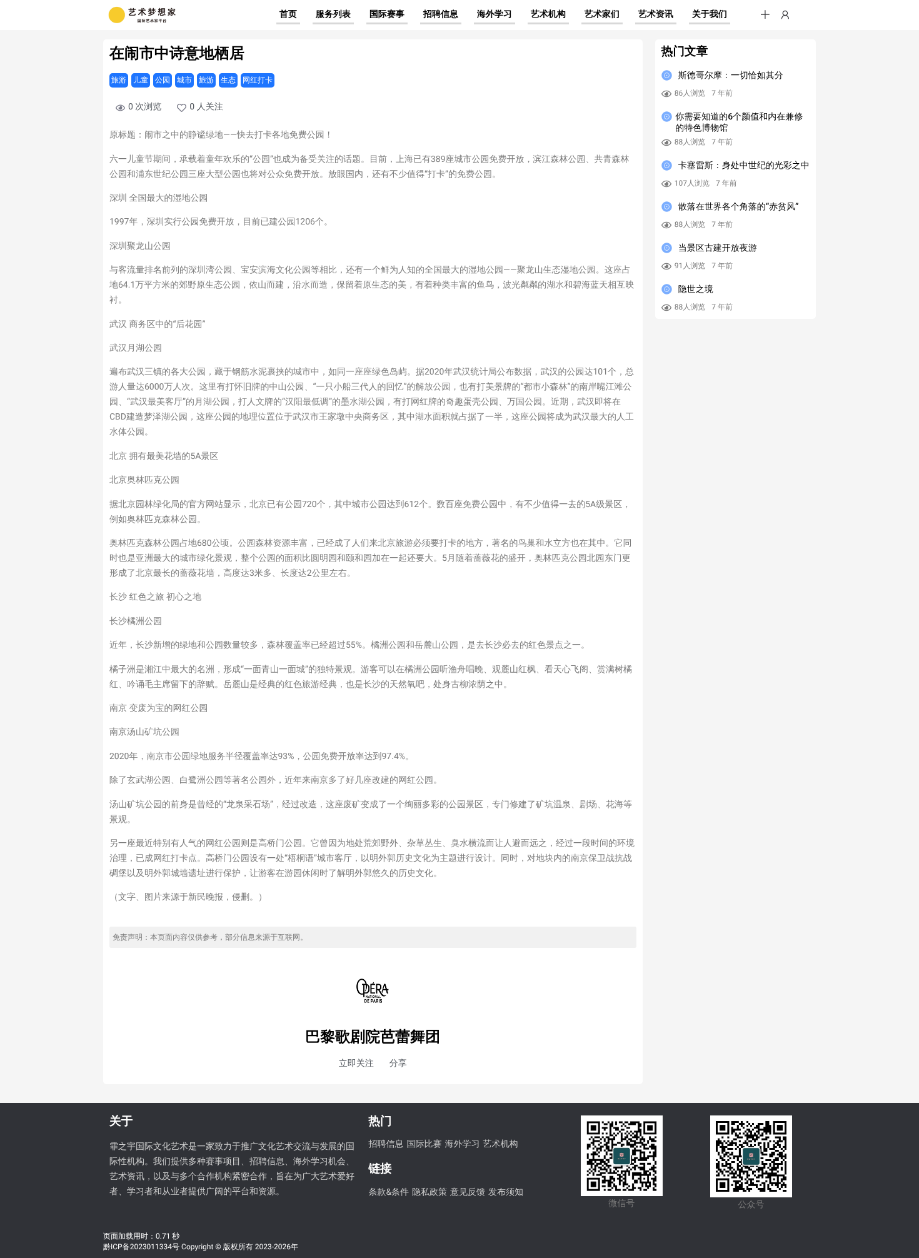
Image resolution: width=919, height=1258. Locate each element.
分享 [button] (398, 1064)
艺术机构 (500, 1144)
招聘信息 (385, 1144)
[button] (765, 15)
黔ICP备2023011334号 (141, 1246)
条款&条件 (388, 1192)
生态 (228, 80)
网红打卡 (258, 80)
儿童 (140, 80)
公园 (162, 80)
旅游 (118, 80)
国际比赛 (423, 1144)
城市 (184, 80)
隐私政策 (429, 1192)
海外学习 (462, 1144)
